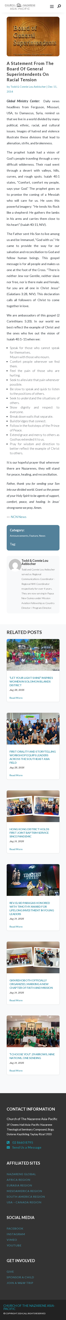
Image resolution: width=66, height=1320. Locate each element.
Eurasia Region (19, 1185)
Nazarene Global (21, 1174)
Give (10, 1271)
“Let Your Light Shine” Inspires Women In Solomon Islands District (31, 681)
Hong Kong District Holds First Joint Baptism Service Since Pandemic (29, 832)
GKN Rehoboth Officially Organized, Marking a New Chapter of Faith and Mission (31, 984)
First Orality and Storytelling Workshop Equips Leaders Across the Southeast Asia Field (33, 757)
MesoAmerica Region (24, 1191)
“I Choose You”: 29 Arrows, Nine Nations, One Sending (32, 1056)
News (42, 535)
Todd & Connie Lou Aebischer (28, 86)
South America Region (26, 1196)
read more (16, 697)
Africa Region (18, 1179)
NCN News (18, 517)
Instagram (16, 1234)
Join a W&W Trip (20, 1282)
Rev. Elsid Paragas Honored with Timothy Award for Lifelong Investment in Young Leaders (32, 908)
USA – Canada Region (24, 1202)
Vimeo (12, 1239)
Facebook (15, 1228)
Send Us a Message (27, 1147)
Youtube (14, 1245)
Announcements (19, 535)
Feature (33, 535)
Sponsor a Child (20, 1277)
